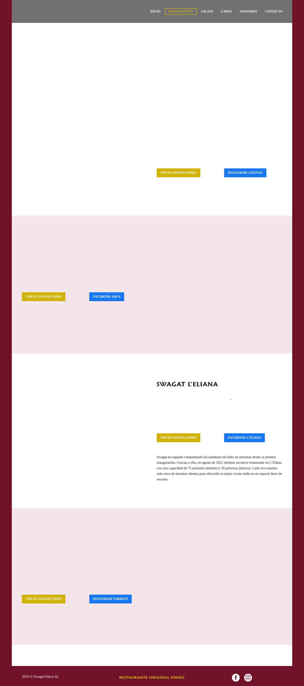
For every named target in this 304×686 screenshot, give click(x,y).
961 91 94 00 (37, 263)
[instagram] (248, 678)
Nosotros (248, 11)
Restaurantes (180, 11)
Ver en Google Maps (178, 172)
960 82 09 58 (172, 402)
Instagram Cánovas (245, 172)
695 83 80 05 (59, 550)
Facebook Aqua (106, 296)
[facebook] (236, 678)
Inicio (155, 11)
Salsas (207, 11)
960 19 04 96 (37, 550)
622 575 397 (193, 151)
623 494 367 (193, 402)
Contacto (274, 11)
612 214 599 (58, 263)
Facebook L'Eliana (244, 437)
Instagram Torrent (110, 599)
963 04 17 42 (172, 151)
